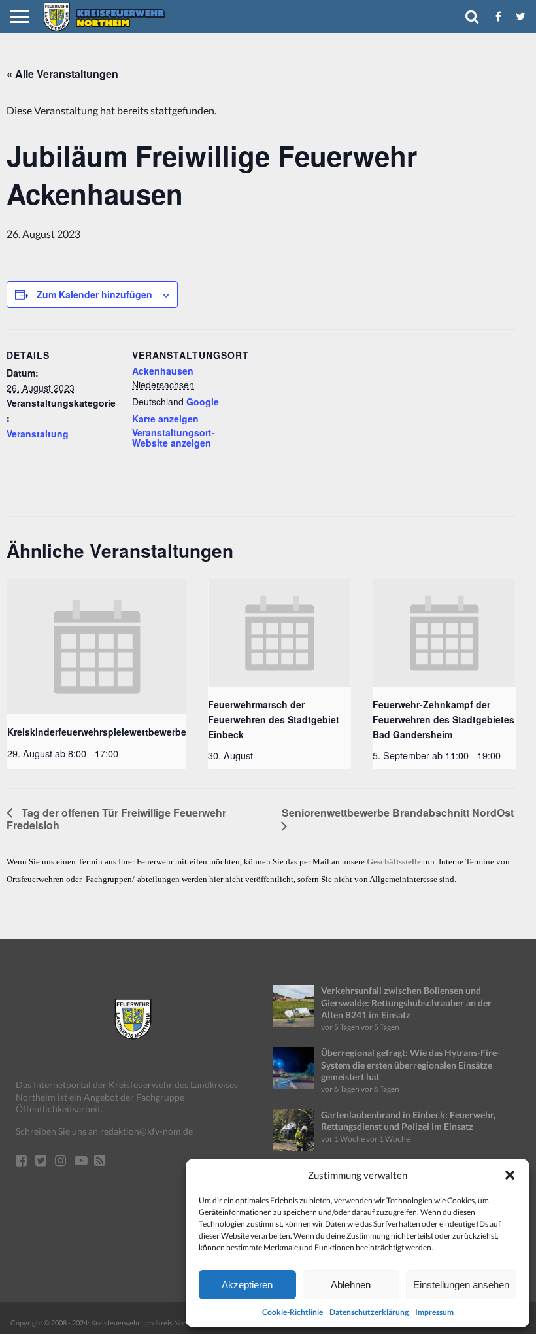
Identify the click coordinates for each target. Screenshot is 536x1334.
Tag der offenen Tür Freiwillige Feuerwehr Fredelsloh (116, 818)
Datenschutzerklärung (369, 1312)
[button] (509, 1175)
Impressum (434, 1312)
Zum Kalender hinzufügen (94, 294)
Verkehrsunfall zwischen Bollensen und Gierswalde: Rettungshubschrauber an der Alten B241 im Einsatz (406, 1002)
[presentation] (96, 646)
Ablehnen (351, 1284)
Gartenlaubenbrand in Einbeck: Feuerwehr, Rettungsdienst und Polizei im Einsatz (408, 1121)
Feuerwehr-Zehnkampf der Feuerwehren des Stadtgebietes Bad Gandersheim (443, 719)
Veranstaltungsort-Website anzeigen (173, 437)
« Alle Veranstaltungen (62, 73)
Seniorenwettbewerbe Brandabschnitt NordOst (398, 812)
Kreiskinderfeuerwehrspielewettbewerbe (96, 731)
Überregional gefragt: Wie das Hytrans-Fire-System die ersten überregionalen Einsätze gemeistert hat (410, 1064)
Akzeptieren (247, 1284)
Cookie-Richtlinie (292, 1312)
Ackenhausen (162, 370)
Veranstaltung (38, 433)
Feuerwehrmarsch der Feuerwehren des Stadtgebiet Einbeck (273, 719)
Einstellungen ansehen (461, 1284)
